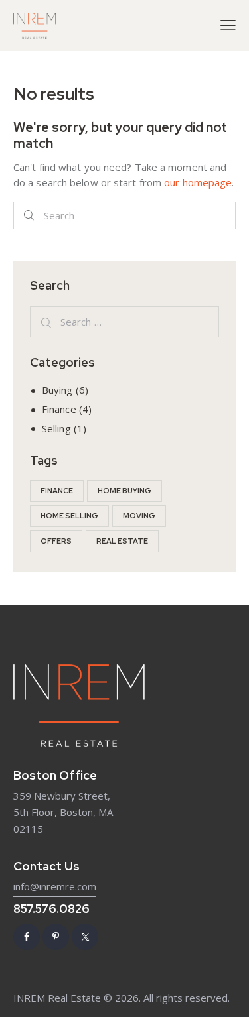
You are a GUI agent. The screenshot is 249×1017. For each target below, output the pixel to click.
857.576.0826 (51, 908)
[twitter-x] (85, 937)
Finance (59, 409)
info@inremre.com (54, 886)
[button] (228, 24)
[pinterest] (55, 937)
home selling (69, 515)
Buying (57, 389)
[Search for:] (124, 321)
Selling (56, 428)
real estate (122, 541)
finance (57, 490)
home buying (124, 490)
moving (139, 515)
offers (56, 541)
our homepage (198, 182)
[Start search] (28, 216)
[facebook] (26, 937)
